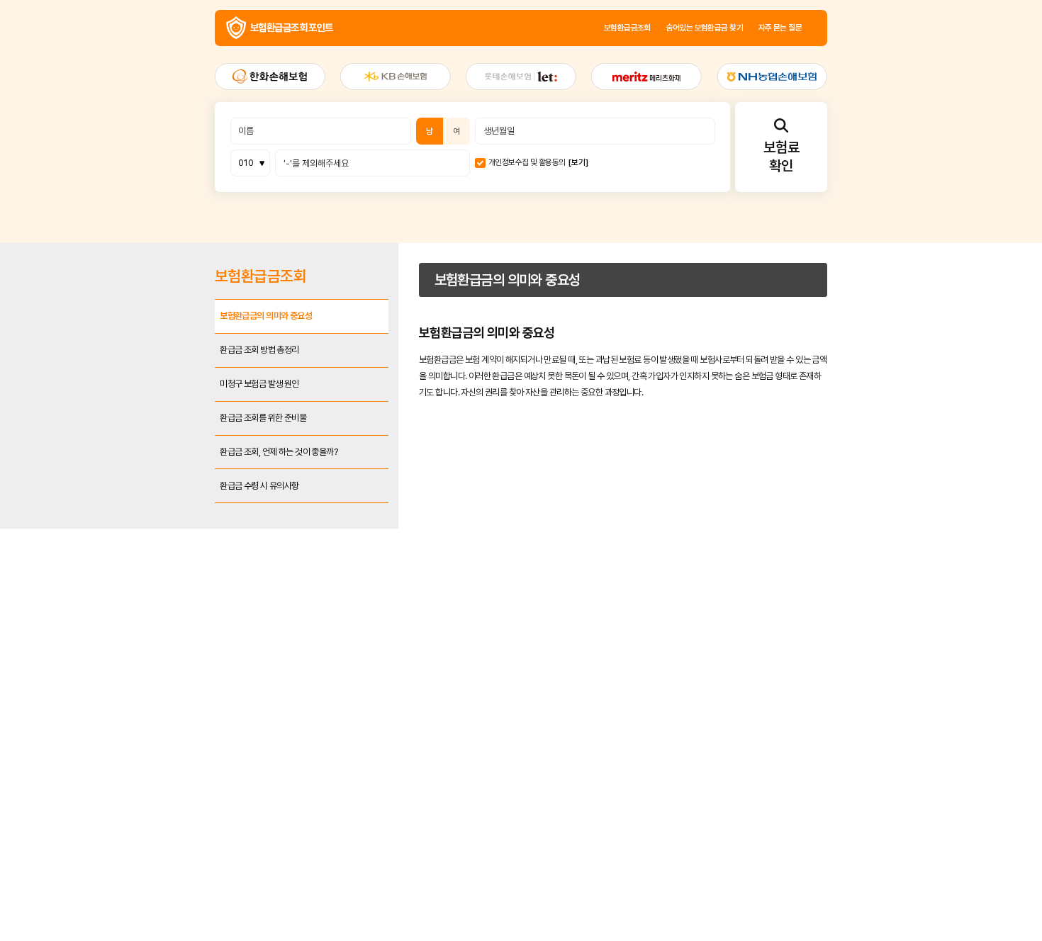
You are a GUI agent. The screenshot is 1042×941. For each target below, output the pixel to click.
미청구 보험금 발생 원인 (161, 532)
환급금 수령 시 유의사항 (161, 673)
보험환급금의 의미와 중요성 (170, 439)
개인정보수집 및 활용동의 (529, 226)
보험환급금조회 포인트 (126, 39)
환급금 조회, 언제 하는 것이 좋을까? (190, 626)
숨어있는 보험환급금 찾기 (775, 39)
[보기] (602, 226)
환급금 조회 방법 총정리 (161, 485)
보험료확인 (882, 217)
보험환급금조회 (667, 39)
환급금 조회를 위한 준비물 (166, 580)
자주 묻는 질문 (880, 39)
